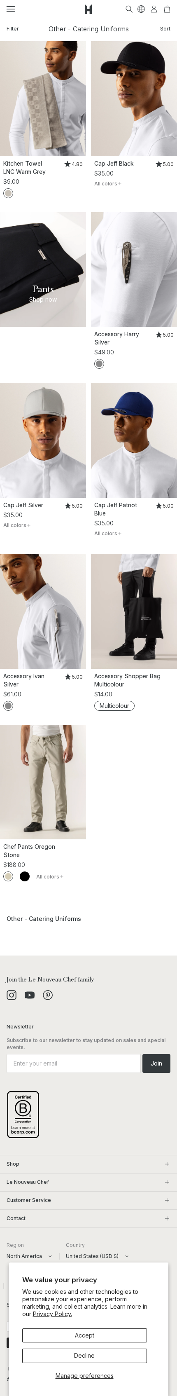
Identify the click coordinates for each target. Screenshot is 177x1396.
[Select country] (141, 9)
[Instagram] (11, 995)
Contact (16, 1218)
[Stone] (8, 876)
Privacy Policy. (52, 1313)
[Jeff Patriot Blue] (134, 440)
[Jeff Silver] (43, 440)
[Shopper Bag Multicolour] (134, 611)
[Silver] (99, 364)
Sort (165, 29)
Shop (13, 1164)
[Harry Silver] (134, 269)
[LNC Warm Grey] (43, 98)
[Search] (129, 9)
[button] (10, 9)
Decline (84, 1355)
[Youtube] (30, 995)
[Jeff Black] (134, 98)
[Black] (25, 876)
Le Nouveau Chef (28, 1182)
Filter (13, 29)
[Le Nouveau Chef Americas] (88, 9)
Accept (84, 1335)
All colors (105, 183)
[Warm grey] (8, 193)
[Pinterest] (48, 995)
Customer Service (29, 1200)
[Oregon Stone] (43, 782)
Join (156, 1063)
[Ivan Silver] (43, 611)
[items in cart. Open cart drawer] (167, 9)
